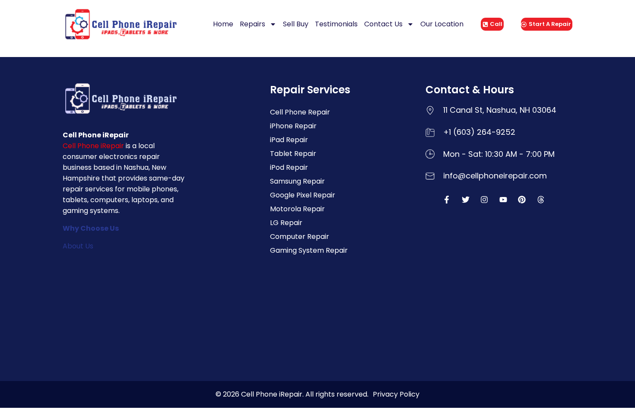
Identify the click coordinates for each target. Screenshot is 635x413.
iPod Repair (289, 167)
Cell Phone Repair (300, 112)
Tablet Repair (293, 154)
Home (223, 24)
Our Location (442, 24)
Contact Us (383, 24)
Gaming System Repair (309, 250)
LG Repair (286, 223)
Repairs (252, 24)
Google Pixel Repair (302, 195)
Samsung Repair (297, 181)
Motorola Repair (297, 209)
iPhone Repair (293, 126)
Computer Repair (299, 236)
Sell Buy (295, 24)
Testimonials (336, 24)
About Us (78, 246)
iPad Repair (289, 140)
